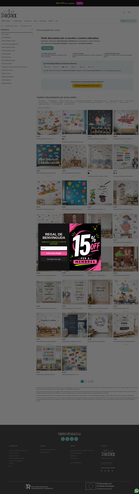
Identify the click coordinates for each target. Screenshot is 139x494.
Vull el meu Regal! (53, 253)
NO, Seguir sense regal (53, 259)
